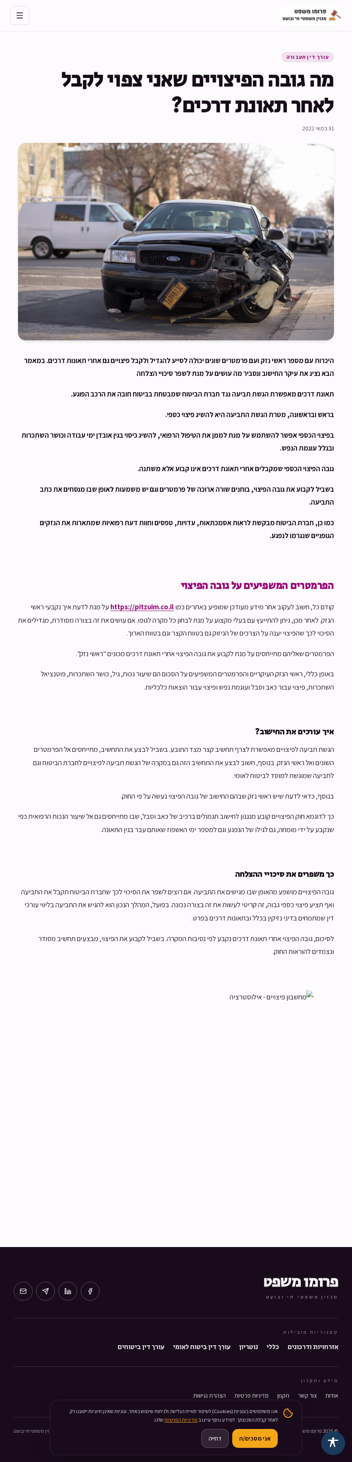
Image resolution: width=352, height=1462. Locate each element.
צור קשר (307, 1395)
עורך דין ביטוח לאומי (202, 1347)
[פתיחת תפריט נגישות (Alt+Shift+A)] (333, 1443)
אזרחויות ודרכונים (313, 1347)
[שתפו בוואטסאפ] (45, 1291)
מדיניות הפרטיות (180, 1420)
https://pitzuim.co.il (142, 606)
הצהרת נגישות (209, 1395)
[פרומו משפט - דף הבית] (311, 15)
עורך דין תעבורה (307, 57)
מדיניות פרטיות (251, 1395)
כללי (273, 1347)
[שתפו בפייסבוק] (90, 1291)
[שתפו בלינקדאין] (67, 1291)
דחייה (215, 1438)
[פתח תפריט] (19, 15)
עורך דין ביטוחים (141, 1347)
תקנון (283, 1395)
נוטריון (248, 1347)
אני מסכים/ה (255, 1438)
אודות (331, 1395)
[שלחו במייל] (23, 1291)
